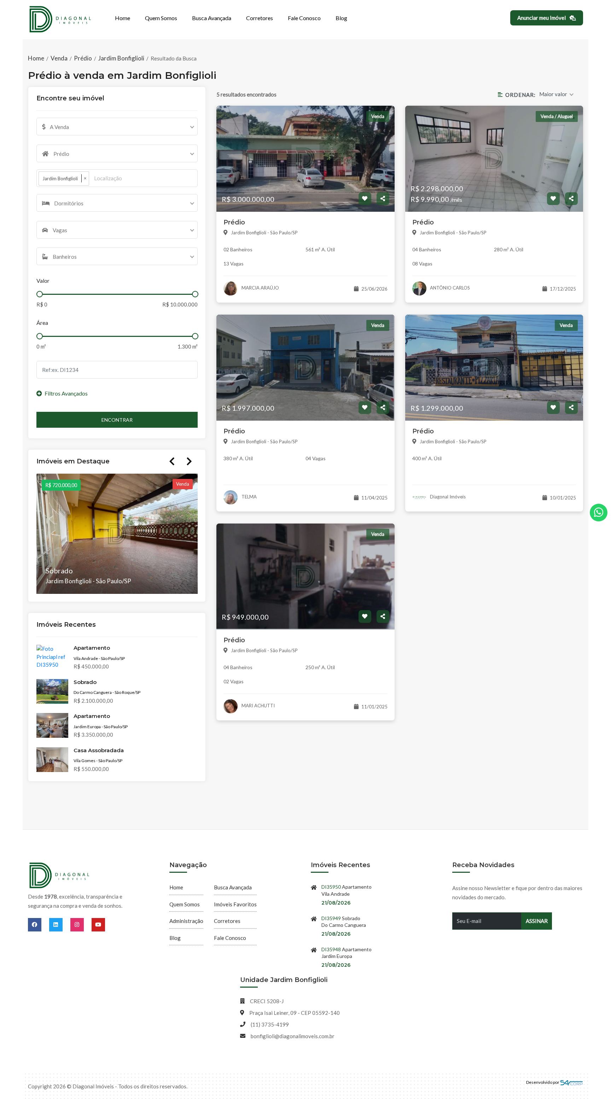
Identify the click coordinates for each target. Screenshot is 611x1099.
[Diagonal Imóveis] (60, 876)
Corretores (259, 17)
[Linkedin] (59, 924)
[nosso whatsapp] (598, 512)
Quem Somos (161, 17)
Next (189, 461)
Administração (186, 921)
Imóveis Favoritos (235, 904)
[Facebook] (38, 924)
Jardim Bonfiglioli (121, 58)
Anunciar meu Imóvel (542, 17)
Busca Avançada (211, 17)
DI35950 (331, 887)
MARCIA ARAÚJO (259, 288)
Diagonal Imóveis (447, 496)
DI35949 (331, 918)
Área (42, 322)
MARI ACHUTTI (257, 705)
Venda (59, 58)
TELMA (248, 496)
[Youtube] (98, 924)
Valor (43, 280)
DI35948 (331, 949)
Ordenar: (520, 95)
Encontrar (117, 420)
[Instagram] (81, 924)
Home (122, 17)
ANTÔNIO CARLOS (449, 288)
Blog (341, 17)
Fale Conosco (304, 17)
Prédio (83, 58)
